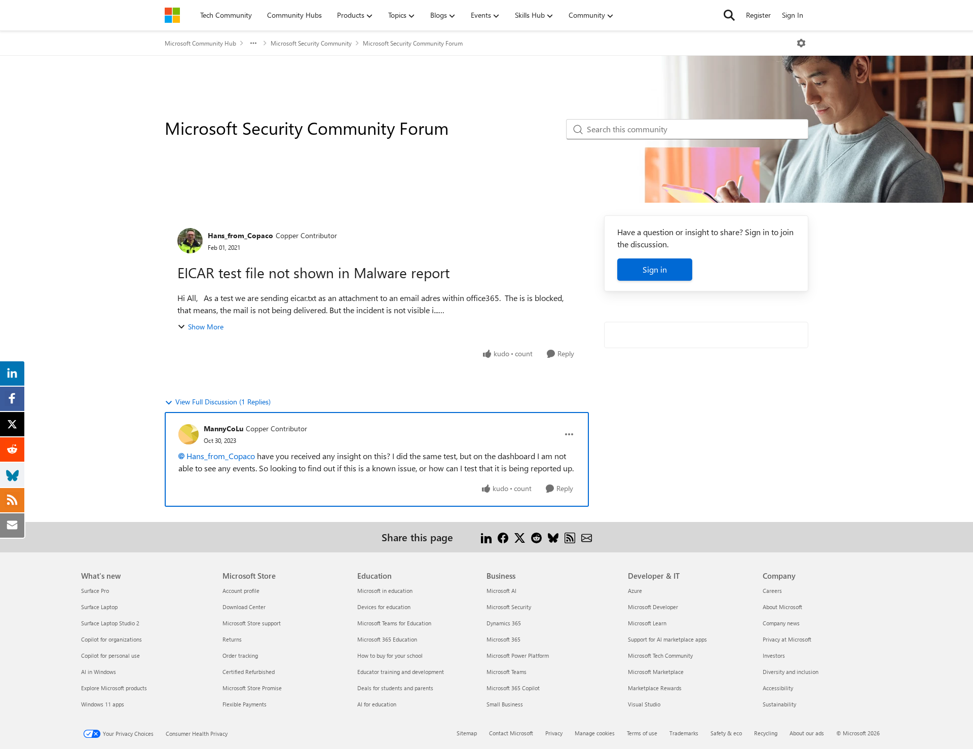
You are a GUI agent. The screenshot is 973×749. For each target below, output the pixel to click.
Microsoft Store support (251, 623)
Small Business (504, 704)
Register (758, 15)
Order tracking (240, 655)
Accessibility (778, 688)
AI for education (376, 704)
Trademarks (683, 733)
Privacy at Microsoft (787, 639)
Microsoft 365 (503, 639)
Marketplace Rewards (655, 688)
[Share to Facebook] (503, 537)
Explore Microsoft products (114, 688)
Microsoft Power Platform (517, 655)
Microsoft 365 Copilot (513, 688)
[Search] (729, 15)
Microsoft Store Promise (252, 688)
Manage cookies (595, 733)
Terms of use (642, 733)
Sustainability (779, 704)
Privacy (554, 733)
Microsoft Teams (506, 672)
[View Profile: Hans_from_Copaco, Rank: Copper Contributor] (190, 240)
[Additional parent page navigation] (253, 43)
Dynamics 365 (503, 623)
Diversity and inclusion (790, 672)
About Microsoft (782, 607)
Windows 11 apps (102, 704)
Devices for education (383, 607)
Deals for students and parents (395, 688)
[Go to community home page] (172, 15)
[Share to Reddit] (536, 537)
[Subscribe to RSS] (570, 537)
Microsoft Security (508, 607)
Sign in (655, 269)
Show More (205, 326)
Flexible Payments (244, 704)
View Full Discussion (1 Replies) (223, 401)
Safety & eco (726, 733)
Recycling (765, 733)
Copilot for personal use (110, 655)
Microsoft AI (501, 590)
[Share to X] (519, 537)
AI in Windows (98, 672)
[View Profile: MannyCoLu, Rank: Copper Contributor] (188, 434)
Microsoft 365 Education (387, 639)
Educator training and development (400, 672)
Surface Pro (95, 590)
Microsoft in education (385, 590)
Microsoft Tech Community (660, 655)
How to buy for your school (390, 655)
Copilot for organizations (111, 639)
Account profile (240, 590)
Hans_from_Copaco (240, 235)
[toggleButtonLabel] (801, 43)
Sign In (792, 15)
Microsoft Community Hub (200, 43)
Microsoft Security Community (311, 43)
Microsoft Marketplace (656, 672)
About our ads (807, 733)
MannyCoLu (223, 428)
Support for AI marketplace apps (667, 639)
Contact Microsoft (511, 733)
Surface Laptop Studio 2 (110, 623)
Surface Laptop (99, 607)
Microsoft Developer (653, 607)
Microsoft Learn (647, 623)
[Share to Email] (586, 537)
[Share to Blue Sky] (553, 537)
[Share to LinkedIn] (486, 537)
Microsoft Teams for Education (394, 623)
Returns (232, 639)
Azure (635, 590)
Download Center (244, 607)
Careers (772, 590)
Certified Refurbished (248, 672)
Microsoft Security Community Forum (413, 43)
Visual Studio (644, 704)
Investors (774, 655)
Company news (781, 623)
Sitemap (467, 733)
